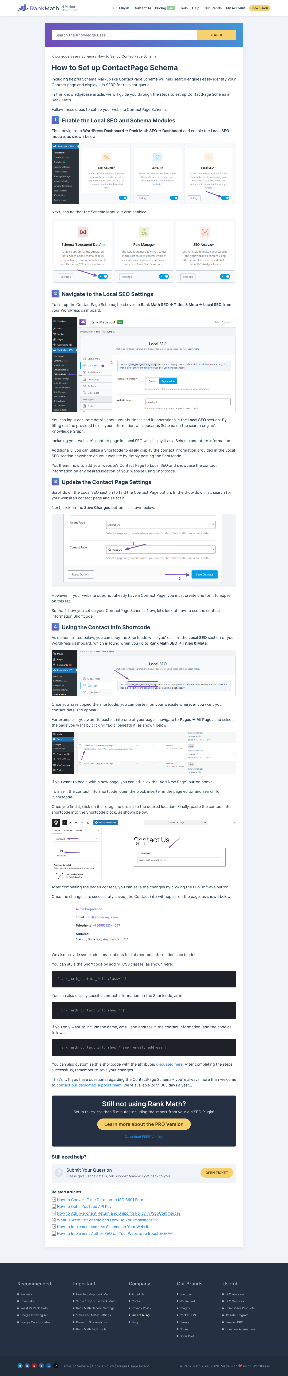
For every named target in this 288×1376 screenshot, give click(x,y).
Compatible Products (239, 1308)
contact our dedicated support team (89, 1085)
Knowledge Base (65, 56)
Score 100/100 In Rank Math (96, 1301)
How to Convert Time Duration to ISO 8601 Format (102, 1200)
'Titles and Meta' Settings (93, 1315)
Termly (184, 1322)
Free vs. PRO (234, 1322)
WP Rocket (187, 1301)
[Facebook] (41, 1365)
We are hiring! (141, 1315)
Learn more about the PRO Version (144, 1124)
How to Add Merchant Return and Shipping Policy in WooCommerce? (118, 1213)
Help (195, 8)
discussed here (169, 1064)
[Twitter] (20, 1365)
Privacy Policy (141, 1308)
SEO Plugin (120, 8)
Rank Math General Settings (95, 1308)
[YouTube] (34, 1365)
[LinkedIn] (48, 1365)
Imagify (185, 1308)
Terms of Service (75, 1366)
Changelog (27, 1301)
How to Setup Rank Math (93, 1294)
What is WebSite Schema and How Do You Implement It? (107, 1220)
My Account (235, 8)
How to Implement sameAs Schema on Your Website (104, 1226)
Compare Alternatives (240, 1329)
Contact (137, 1301)
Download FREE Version (144, 1137)
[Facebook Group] (27, 1365)
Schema (87, 56)
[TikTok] (55, 1365)
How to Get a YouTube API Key (84, 1206)
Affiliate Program (236, 1315)
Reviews (26, 1294)
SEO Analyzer (234, 1294)
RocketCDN (188, 1315)
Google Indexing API (34, 1315)
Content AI (142, 8)
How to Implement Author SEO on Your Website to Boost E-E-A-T (115, 1233)
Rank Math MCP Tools (91, 1329)
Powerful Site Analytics (92, 1322)
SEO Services (234, 1301)
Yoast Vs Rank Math (34, 1308)
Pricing (160, 8)
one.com (186, 1294)
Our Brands (213, 8)
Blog (135, 1322)
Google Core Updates (35, 1322)
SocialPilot (187, 1336)
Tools (183, 8)
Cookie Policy (103, 1366)
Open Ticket (217, 1173)
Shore (184, 1329)
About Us (138, 1294)
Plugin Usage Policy (133, 1366)
